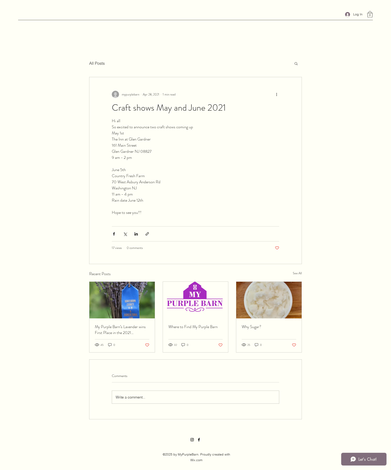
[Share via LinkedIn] (136, 234)
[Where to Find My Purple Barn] (195, 300)
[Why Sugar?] (269, 300)
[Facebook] (199, 439)
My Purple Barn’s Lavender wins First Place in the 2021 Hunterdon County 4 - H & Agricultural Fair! (120, 330)
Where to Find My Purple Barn (193, 327)
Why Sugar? (251, 327)
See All (297, 273)
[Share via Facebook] (114, 234)
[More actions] (276, 94)
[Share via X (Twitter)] (125, 234)
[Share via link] (147, 234)
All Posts (97, 63)
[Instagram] (192, 439)
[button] (370, 14)
